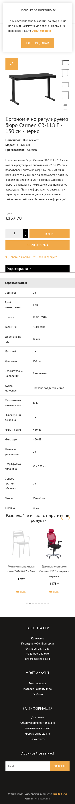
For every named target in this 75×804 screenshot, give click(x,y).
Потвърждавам (37, 43)
